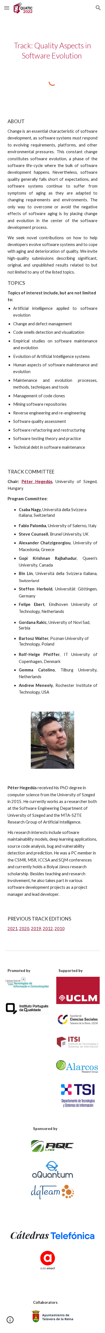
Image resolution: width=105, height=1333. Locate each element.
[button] (6, 7)
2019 (36, 928)
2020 (24, 928)
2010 (60, 928)
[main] (52, 50)
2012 (48, 928)
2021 (13, 928)
